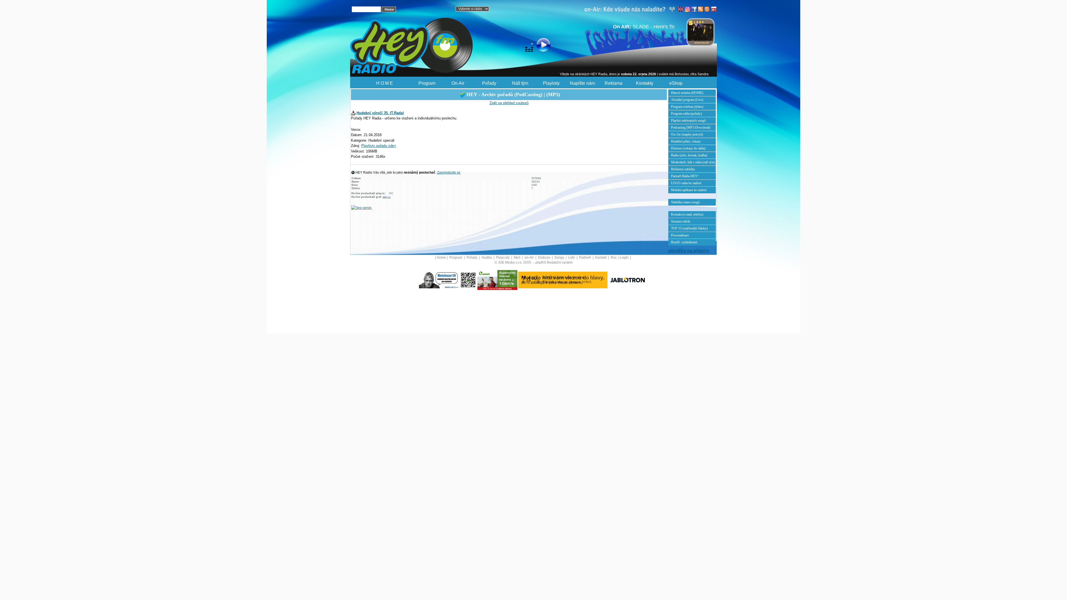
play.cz (387, 197)
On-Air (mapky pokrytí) (687, 134)
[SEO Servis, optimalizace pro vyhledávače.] (361, 207)
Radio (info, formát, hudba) (689, 155)
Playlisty (551, 83)
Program (426, 83)
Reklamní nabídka (683, 169)
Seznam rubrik (680, 221)
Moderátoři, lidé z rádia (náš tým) (693, 162)
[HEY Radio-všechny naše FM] (630, 9)
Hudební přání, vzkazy (686, 141)
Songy (559, 257)
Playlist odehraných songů (688, 120)
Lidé (572, 257)
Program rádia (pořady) (686, 114)
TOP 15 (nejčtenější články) (689, 228)
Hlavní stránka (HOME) (687, 93)
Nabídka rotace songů (685, 202)
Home (441, 257)
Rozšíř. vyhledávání (684, 242)
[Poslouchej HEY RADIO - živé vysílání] (539, 46)
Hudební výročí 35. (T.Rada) (380, 113)
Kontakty (644, 83)
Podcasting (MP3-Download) (690, 127)
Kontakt (601, 257)
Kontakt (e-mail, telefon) (687, 214)
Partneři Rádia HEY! (685, 176)
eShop (675, 83)
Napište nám (582, 83)
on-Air (530, 257)
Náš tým (520, 83)
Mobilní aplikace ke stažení (689, 190)
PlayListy (503, 257)
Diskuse (544, 257)
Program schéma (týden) (687, 107)
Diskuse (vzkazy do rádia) (688, 148)
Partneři (585, 257)
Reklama (613, 83)
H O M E (384, 83)
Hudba (487, 257)
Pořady (489, 83)
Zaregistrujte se (448, 172)
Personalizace (680, 235)
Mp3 (517, 257)
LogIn (624, 257)
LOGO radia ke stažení (686, 183)
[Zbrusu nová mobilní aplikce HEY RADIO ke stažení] (468, 280)
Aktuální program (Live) (687, 100)
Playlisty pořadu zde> (378, 146)
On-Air (458, 83)
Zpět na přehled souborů (509, 103)
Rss (614, 257)
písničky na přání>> (688, 250)
